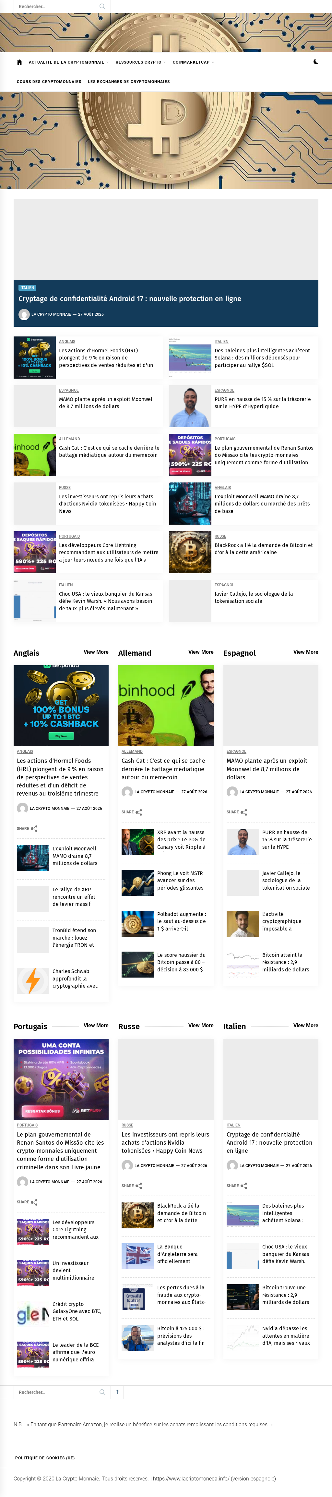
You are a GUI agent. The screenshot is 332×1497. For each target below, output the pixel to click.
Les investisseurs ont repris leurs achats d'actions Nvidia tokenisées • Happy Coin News (107, 503)
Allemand (69, 439)
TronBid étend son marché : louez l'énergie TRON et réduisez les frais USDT (74, 945)
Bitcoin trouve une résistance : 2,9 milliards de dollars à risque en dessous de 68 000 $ (285, 1302)
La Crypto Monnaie (51, 314)
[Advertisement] (166, 140)
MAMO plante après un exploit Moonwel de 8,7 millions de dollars (267, 769)
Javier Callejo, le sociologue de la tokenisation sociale (286, 880)
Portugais (225, 439)
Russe (65, 488)
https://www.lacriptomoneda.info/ (191, 1479)
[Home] (20, 62)
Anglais (67, 342)
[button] (316, 62)
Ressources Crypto (138, 62)
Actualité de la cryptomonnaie (66, 62)
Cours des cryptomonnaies (49, 81)
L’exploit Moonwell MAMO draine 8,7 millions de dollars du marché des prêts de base (262, 503)
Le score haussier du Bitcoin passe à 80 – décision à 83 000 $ (181, 962)
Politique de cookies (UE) (45, 1458)
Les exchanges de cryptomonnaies (129, 81)
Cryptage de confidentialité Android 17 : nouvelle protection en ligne (129, 298)
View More (96, 652)
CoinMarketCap (191, 62)
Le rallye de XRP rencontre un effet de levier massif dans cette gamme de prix (75, 904)
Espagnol (69, 390)
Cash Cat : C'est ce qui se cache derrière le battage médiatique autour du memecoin (163, 769)
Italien (27, 288)
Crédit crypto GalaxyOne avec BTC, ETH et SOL (77, 1311)
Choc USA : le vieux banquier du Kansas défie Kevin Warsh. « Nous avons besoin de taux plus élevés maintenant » (105, 601)
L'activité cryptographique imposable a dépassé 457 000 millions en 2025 (282, 928)
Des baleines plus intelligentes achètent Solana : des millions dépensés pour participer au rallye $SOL (262, 357)
